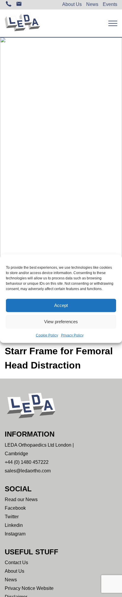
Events (110, 4)
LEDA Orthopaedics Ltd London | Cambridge (39, 449)
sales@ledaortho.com (28, 470)
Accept (61, 305)
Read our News (21, 499)
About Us (72, 4)
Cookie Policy (47, 335)
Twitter (12, 516)
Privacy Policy (72, 335)
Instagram (15, 533)
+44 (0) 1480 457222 (27, 462)
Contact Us (16, 562)
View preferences (61, 321)
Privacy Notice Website (29, 588)
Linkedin (14, 525)
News (92, 4)
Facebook (15, 508)
